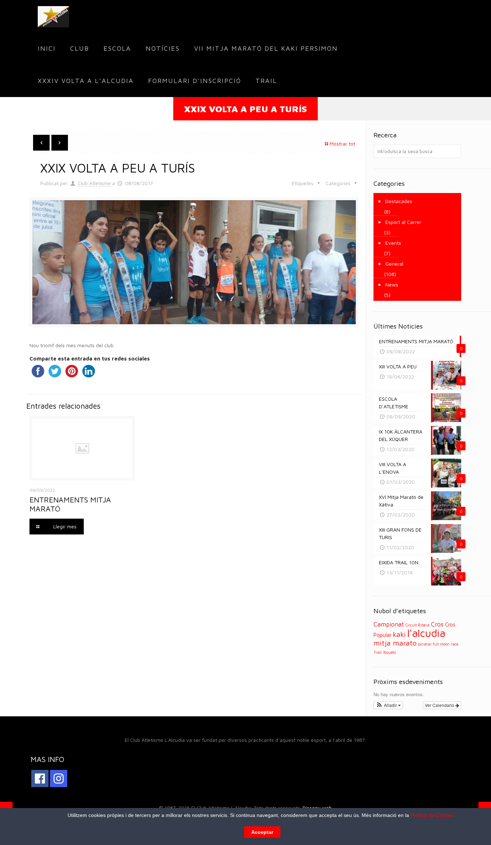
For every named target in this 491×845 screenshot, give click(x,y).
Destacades (398, 201)
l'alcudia (426, 633)
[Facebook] (40, 778)
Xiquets (389, 652)
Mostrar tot (342, 144)
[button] (388, 705)
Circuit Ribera (417, 625)
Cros (437, 624)
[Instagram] (58, 778)
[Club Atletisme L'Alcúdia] (53, 16)
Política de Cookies (432, 815)
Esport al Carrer (403, 222)
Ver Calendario (440, 705)
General (394, 264)
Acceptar (262, 832)
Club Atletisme (94, 183)
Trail (377, 652)
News (391, 284)
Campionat (388, 624)
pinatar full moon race (438, 644)
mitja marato (395, 643)
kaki (399, 634)
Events (393, 243)
